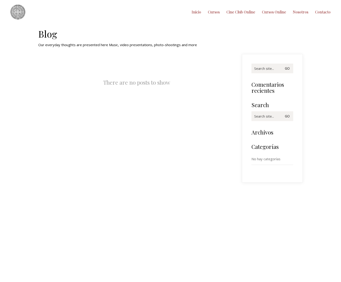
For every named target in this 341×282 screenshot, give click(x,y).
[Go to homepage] (17, 12)
